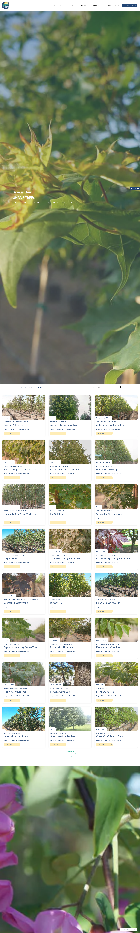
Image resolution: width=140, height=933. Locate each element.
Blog (60, 5)
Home (54, 5)
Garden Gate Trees (22, 192)
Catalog (75, 5)
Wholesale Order (129, 5)
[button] (85, 5)
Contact (117, 5)
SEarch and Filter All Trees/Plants (33, 387)
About (109, 5)
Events (67, 5)
